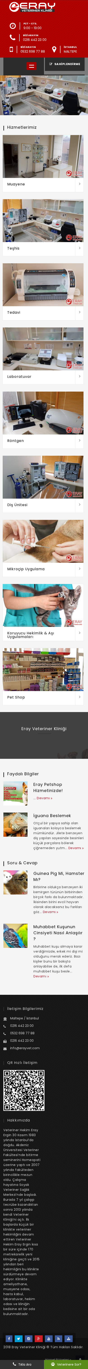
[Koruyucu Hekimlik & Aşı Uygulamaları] (79, 634)
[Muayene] (79, 185)
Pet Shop (16, 697)
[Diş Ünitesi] (79, 506)
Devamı (44, 798)
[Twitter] (19, 1338)
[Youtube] (49, 1338)
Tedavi (13, 312)
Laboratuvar (19, 376)
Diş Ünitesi (17, 504)
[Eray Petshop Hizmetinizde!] (15, 793)
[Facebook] (9, 1338)
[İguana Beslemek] (15, 825)
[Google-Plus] (39, 1338)
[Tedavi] (79, 313)
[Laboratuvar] (79, 377)
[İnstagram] (28, 1338)
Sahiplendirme (66, 64)
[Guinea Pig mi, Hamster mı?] (15, 882)
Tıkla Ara (24, 1364)
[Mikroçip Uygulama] (79, 570)
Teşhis (13, 248)
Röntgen (15, 440)
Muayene (16, 184)
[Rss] (58, 1338)
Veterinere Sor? (69, 1364)
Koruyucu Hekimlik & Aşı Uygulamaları (30, 635)
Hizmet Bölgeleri (57, 1359)
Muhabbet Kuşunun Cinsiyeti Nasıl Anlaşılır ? (58, 933)
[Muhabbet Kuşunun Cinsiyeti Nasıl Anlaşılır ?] (15, 936)
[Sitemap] (69, 1338)
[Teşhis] (79, 249)
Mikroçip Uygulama (26, 569)
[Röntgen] (79, 442)
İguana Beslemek (52, 815)
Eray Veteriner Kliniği (29, 1347)
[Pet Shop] (79, 698)
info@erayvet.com (25, 1048)
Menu (31, 66)
